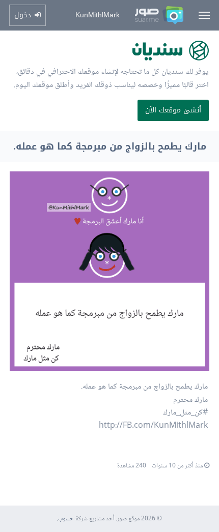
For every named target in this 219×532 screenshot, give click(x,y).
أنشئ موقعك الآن (173, 110)
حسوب (66, 519)
